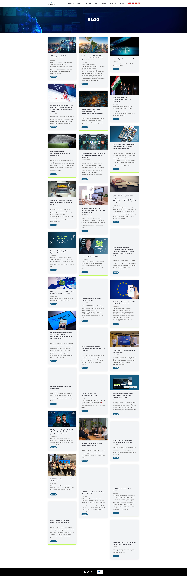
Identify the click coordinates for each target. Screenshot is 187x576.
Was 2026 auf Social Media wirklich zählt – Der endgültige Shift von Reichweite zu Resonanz (124, 146)
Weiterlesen (53, 76)
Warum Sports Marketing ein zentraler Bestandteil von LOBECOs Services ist (93, 348)
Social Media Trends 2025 (90, 257)
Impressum (117, 572)
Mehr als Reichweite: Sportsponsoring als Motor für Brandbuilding (60, 153)
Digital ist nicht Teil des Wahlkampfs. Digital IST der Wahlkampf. (122, 99)
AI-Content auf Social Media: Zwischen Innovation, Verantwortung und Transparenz (92, 111)
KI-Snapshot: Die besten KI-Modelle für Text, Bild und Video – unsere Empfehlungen (93, 155)
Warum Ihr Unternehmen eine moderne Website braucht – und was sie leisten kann (93, 210)
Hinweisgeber (136, 572)
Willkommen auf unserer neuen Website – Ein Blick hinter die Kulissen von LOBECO (123, 395)
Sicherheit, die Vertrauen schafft (123, 59)
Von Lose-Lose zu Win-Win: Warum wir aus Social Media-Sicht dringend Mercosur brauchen (93, 58)
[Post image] (62, 45)
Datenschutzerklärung (126, 572)
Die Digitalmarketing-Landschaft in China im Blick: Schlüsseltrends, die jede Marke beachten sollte (62, 432)
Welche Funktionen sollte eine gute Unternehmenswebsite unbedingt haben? (61, 202)
